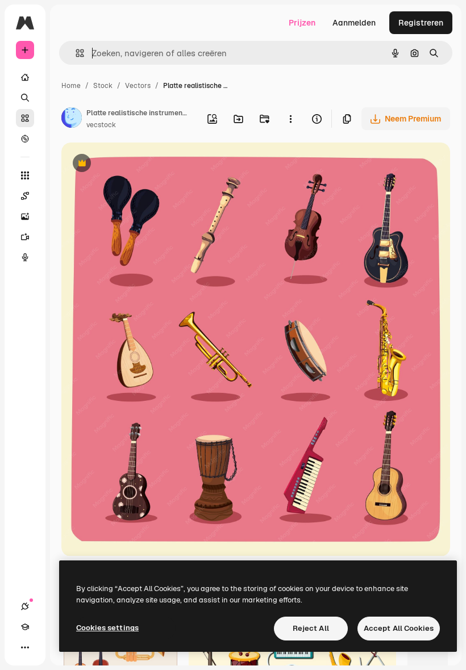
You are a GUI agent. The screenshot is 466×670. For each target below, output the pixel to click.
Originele (136, 164)
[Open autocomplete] (75, 53)
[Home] (25, 77)
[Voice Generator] (25, 257)
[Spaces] (25, 196)
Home (71, 85)
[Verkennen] (25, 138)
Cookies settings (107, 628)
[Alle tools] (25, 175)
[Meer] (25, 647)
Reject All (311, 628)
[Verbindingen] (25, 606)
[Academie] (25, 627)
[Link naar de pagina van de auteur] (71, 119)
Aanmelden (354, 23)
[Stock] (25, 118)
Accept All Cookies (399, 628)
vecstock (101, 124)
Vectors (138, 85)
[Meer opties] (290, 118)
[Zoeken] (25, 98)
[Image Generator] (25, 216)
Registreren (420, 23)
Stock (103, 85)
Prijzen (302, 23)
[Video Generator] (25, 237)
